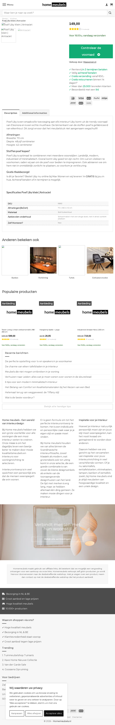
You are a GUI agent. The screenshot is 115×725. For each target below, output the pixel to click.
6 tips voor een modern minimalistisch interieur (31, 382)
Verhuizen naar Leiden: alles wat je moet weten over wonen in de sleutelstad (48, 377)
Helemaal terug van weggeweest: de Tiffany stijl (32, 392)
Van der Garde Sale (15, 664)
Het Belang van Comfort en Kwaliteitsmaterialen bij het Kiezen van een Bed (47, 387)
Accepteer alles (54, 713)
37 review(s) (90, 339)
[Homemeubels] (55, 4)
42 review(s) (14, 339)
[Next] (60, 27)
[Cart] (111, 5)
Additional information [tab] (34, 113)
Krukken (13, 19)
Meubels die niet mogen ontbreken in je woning (32, 371)
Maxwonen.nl (89, 62)
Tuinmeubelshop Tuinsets (19, 655)
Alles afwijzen (34, 713)
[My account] (106, 5)
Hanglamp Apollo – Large (50, 330)
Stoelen (5, 19)
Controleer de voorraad (91, 51)
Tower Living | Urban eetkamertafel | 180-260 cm (18, 331)
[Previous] (6, 27)
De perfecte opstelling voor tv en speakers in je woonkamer (38, 361)
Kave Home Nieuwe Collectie (20, 660)
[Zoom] (5, 23)
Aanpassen (16, 713)
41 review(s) (85, 29)
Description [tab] (10, 113)
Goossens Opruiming (16, 669)
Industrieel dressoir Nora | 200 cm (90, 330)
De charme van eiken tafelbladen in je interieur (31, 366)
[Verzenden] (110, 12)
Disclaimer (77, 717)
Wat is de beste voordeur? (19, 397)
